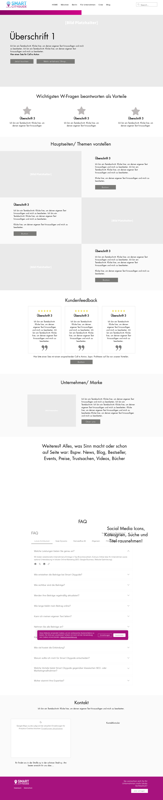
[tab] (42, 541)
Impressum (17, 788)
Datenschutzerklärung (68, 637)
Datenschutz (28, 788)
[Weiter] (130, 331)
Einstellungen (105, 635)
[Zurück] (32, 331)
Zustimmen (119, 635)
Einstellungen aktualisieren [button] (52, 728)
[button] (35, 564)
